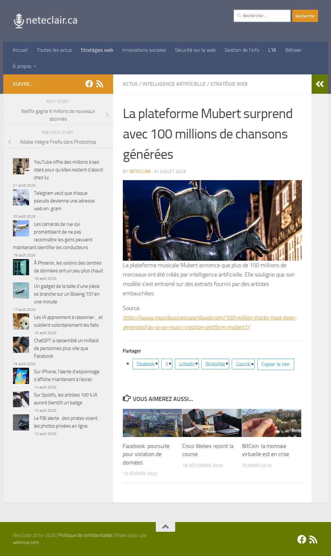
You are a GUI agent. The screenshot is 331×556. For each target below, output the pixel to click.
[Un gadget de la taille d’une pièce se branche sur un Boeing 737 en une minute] (21, 291)
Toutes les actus (54, 50)
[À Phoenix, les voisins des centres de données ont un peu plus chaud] (21, 268)
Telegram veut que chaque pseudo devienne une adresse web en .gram (64, 201)
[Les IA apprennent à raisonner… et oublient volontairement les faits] (21, 322)
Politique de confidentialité (85, 535)
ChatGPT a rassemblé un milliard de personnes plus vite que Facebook (66, 348)
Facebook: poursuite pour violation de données (146, 454)
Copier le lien (276, 364)
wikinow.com (26, 542)
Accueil (20, 50)
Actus (130, 84)
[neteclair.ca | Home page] (45, 21)
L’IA (272, 50)
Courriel (243, 363)
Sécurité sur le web (195, 50)
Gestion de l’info (242, 50)
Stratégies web (97, 50)
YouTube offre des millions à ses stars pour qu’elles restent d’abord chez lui (68, 169)
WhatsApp (215, 363)
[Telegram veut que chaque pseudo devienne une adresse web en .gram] (21, 198)
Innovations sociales (144, 50)
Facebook (146, 363)
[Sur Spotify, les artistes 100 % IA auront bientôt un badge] (21, 400)
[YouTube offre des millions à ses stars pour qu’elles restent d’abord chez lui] (21, 167)
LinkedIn (187, 363)
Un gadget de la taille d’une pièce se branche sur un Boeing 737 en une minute (67, 294)
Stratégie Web (229, 84)
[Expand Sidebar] (320, 84)
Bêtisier (293, 50)
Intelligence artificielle (174, 84)
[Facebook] (89, 84)
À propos (22, 66)
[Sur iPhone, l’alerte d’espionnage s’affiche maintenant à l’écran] (21, 377)
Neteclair (140, 171)
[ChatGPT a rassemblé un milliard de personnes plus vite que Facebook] (21, 346)
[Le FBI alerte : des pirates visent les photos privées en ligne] (21, 423)
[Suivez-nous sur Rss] (99, 84)
